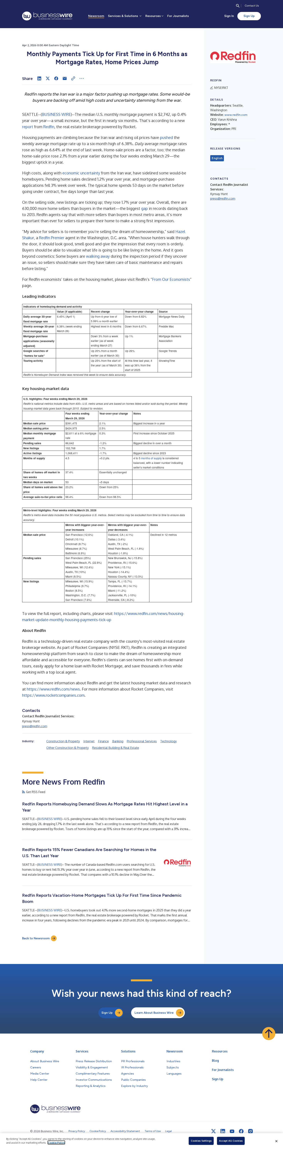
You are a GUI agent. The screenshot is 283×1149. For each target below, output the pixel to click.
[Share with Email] (65, 78)
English (217, 158)
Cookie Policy (56, 1142)
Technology (168, 741)
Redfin (48, 126)
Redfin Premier (51, 237)
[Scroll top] (268, 1033)
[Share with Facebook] (56, 78)
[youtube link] (232, 1131)
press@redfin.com (34, 726)
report (27, 126)
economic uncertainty (81, 172)
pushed (166, 137)
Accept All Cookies (231, 1140)
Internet (89, 741)
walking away (98, 256)
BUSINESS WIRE (56, 114)
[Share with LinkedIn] (39, 78)
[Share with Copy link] (73, 78)
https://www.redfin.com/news (53, 688)
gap (144, 208)
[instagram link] (250, 1131)
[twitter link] (213, 1131)
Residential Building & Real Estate (115, 748)
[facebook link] (241, 1131)
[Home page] (47, 16)
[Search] (237, 6)
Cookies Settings (201, 1140)
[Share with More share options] (82, 78)
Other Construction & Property (67, 748)
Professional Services (142, 741)
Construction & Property (63, 741)
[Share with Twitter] (48, 78)
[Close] (276, 1141)
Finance (103, 741)
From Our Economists (171, 279)
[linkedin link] (222, 1131)
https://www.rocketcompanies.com (53, 695)
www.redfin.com (235, 115)
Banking (117, 741)
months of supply (151, 458)
